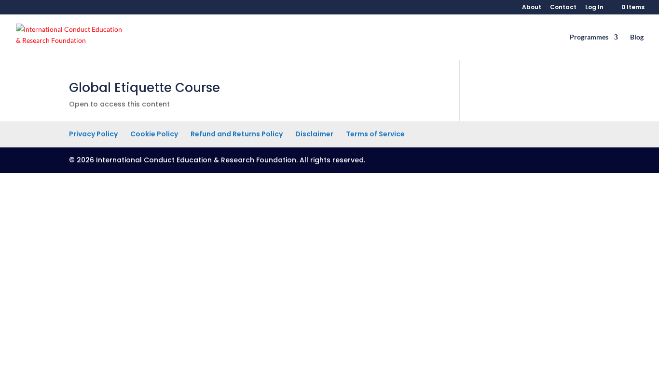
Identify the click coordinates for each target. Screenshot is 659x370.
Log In (594, 7)
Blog (637, 37)
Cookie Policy (154, 134)
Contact (563, 7)
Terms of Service (375, 134)
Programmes (589, 37)
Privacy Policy (93, 134)
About (531, 7)
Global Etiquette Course (144, 87)
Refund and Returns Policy (237, 134)
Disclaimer (314, 134)
